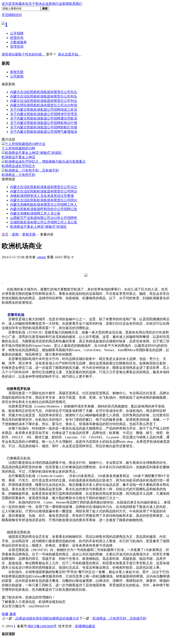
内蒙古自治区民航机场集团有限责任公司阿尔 (43, 191)
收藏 (5, 614)
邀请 (12, 614)
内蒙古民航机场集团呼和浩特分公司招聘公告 (43, 209)
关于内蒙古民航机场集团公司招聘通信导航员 (43, 118)
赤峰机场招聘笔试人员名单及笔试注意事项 (42, 196)
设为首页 (8, 3)
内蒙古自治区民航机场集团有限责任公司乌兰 (43, 187)
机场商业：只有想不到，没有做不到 (119, 618)
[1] (5, 24)
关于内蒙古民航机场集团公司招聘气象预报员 (43, 131)
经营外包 (16, 38)
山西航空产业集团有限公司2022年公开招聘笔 (43, 218)
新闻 (15, 234)
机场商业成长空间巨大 (18, 166)
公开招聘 (16, 33)
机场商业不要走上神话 (18, 157)
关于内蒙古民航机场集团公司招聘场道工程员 (43, 109)
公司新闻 (16, 76)
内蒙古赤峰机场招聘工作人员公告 (35, 213)
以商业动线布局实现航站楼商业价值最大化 (47, 618)
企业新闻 (48, 3)
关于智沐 (35, 3)
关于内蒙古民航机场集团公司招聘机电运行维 (43, 123)
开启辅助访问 (12, 15)
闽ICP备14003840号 (42, 626)
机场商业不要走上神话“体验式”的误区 (38, 226)
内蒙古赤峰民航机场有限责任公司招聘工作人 (43, 204)
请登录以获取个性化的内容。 (23, 54)
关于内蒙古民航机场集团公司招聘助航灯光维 (43, 127)
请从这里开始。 (69, 54)
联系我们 (75, 3)
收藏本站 (22, 3)
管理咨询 (16, 46)
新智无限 (16, 72)
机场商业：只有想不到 (18, 175)
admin (41, 257)
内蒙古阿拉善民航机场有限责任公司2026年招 (43, 105)
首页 (5, 234)
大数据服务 (18, 42)
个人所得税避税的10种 (18, 148)
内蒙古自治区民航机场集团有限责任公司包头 (43, 92)
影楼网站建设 (85, 626)
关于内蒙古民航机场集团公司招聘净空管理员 (43, 114)
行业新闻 (62, 3)
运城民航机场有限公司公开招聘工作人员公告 (43, 222)
